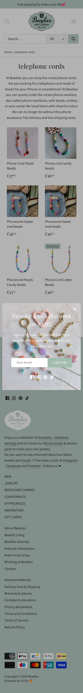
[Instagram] (39, 376)
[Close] (74, 309)
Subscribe (59, 362)
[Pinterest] (45, 376)
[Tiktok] (52, 376)
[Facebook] (32, 376)
